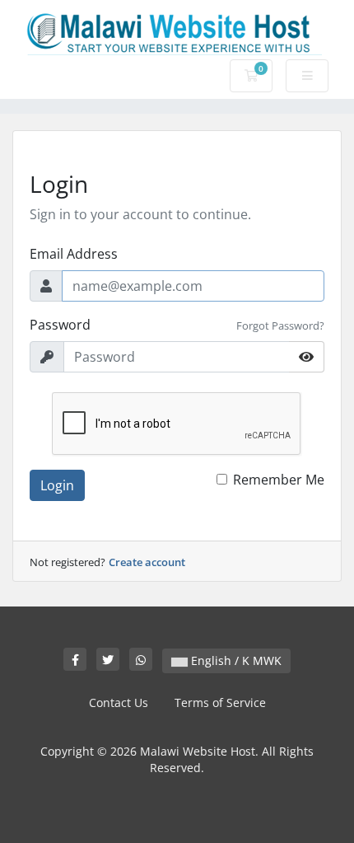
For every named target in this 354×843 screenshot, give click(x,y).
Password (60, 325)
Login (57, 485)
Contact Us (118, 702)
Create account (147, 562)
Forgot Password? (280, 325)
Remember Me (278, 480)
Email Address (74, 254)
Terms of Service (220, 702)
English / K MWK (235, 660)
